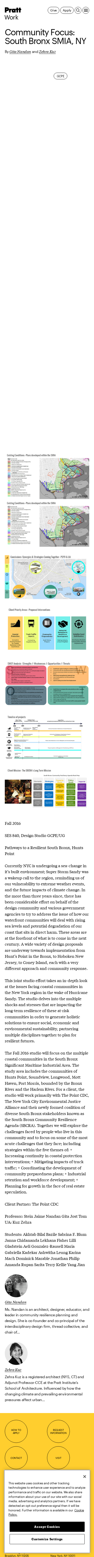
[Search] (78, 10)
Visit (58, 1457)
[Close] (85, 1476)
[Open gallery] (47, 475)
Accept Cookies (47, 1527)
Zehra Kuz (47, 51)
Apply (67, 10)
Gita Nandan (20, 51)
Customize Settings (47, 1539)
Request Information (58, 1431)
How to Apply (16, 1431)
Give (53, 10)
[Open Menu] (85, 10)
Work (11, 17)
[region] (47, 1511)
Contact (16, 1457)
